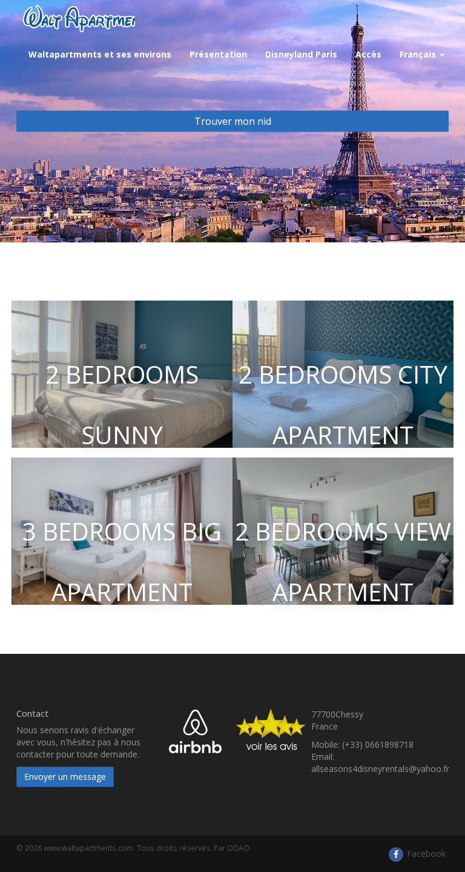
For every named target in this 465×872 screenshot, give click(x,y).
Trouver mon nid (232, 121)
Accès (368, 54)
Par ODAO (231, 848)
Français (419, 54)
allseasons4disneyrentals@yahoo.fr (380, 768)
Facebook (425, 853)
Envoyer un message (65, 776)
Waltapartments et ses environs (99, 54)
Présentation (218, 54)
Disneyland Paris (301, 54)
